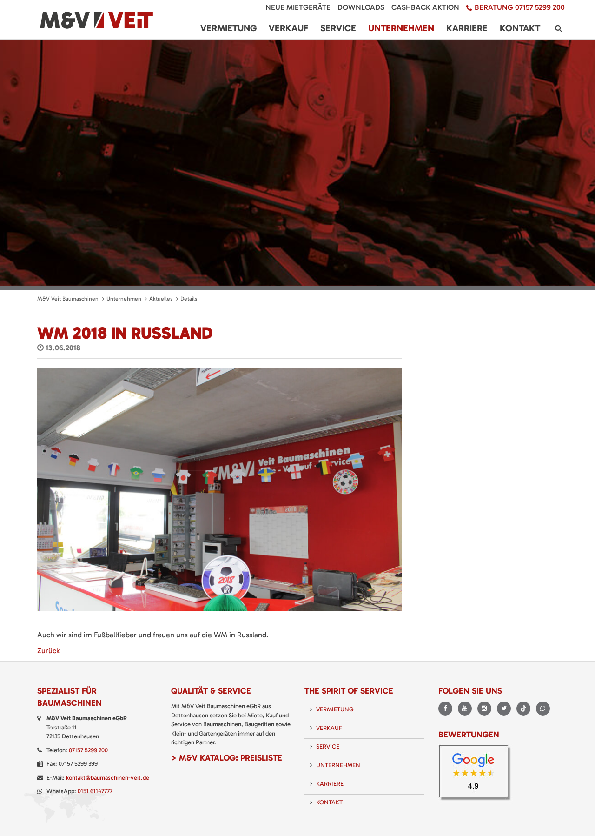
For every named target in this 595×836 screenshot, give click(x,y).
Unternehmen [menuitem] (401, 27)
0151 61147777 (95, 791)
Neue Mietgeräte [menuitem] (298, 7)
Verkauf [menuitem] (288, 27)
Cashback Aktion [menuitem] (425, 7)
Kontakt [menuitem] (520, 27)
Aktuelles (160, 298)
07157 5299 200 (88, 750)
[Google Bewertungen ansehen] (476, 773)
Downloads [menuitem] (360, 7)
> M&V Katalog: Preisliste (226, 758)
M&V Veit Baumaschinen (68, 298)
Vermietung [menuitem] (228, 27)
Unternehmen (123, 298)
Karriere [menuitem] (467, 27)
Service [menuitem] (338, 27)
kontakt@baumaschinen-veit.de (107, 777)
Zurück (48, 650)
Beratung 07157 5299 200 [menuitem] (520, 7)
